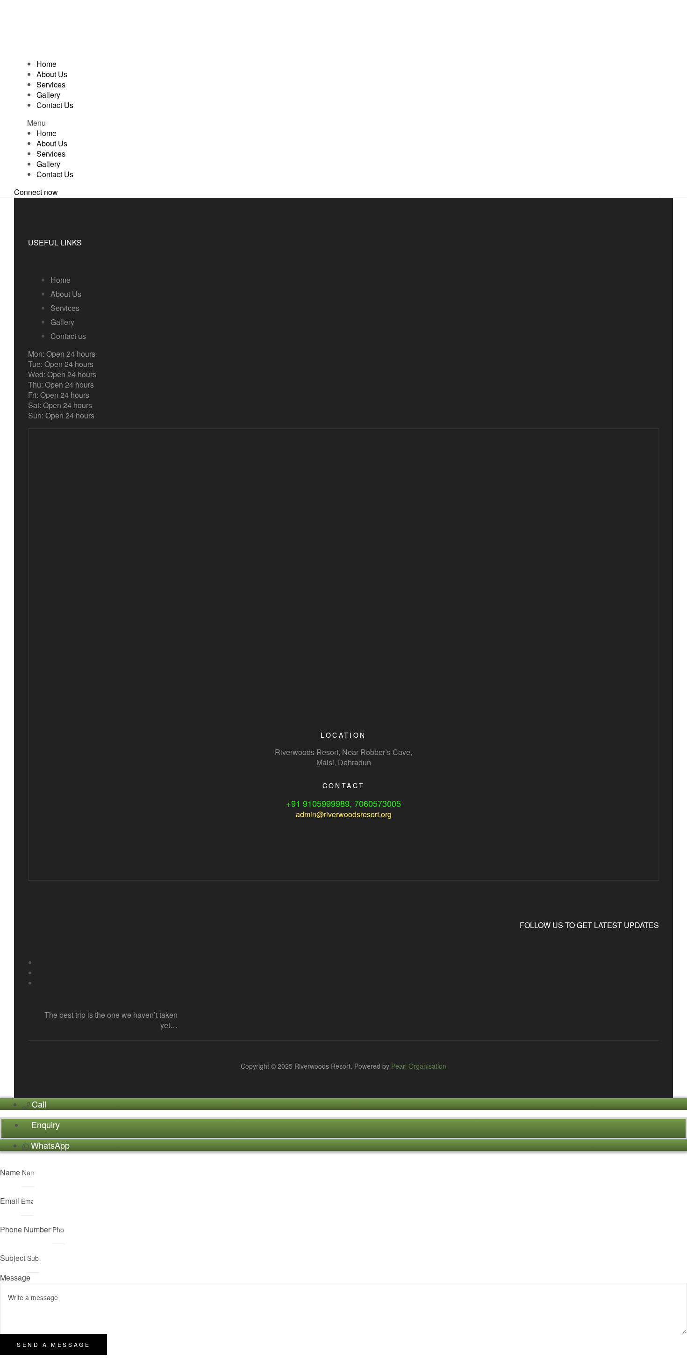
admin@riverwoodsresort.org (344, 814)
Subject (13, 1257)
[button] (343, 123)
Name (11, 1172)
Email (10, 1200)
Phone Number (26, 1229)
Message (15, 1277)
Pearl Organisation (418, 1066)
